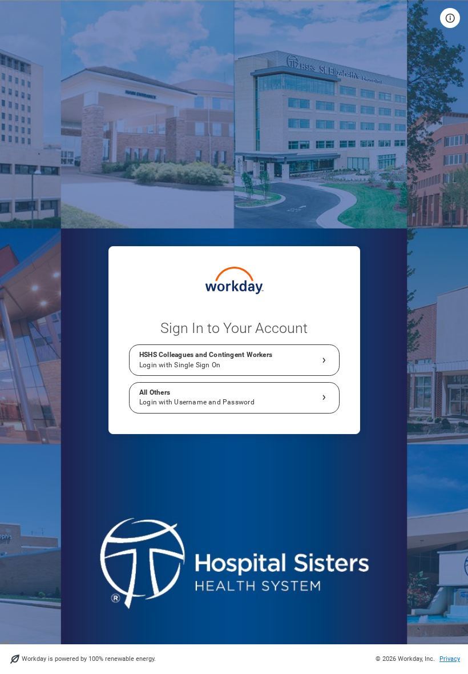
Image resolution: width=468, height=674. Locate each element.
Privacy (449, 659)
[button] (450, 18)
